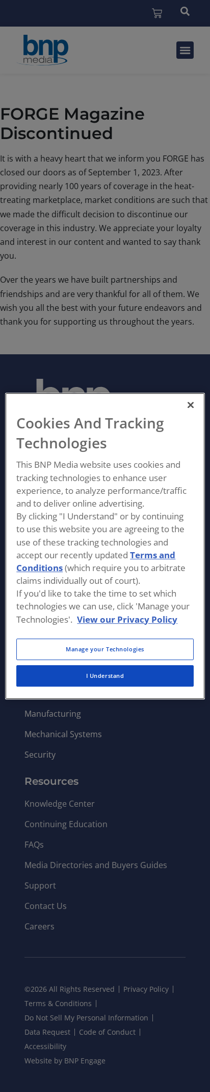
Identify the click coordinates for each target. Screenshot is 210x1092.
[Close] (190, 405)
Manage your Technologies (105, 649)
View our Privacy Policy (127, 619)
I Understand (105, 675)
